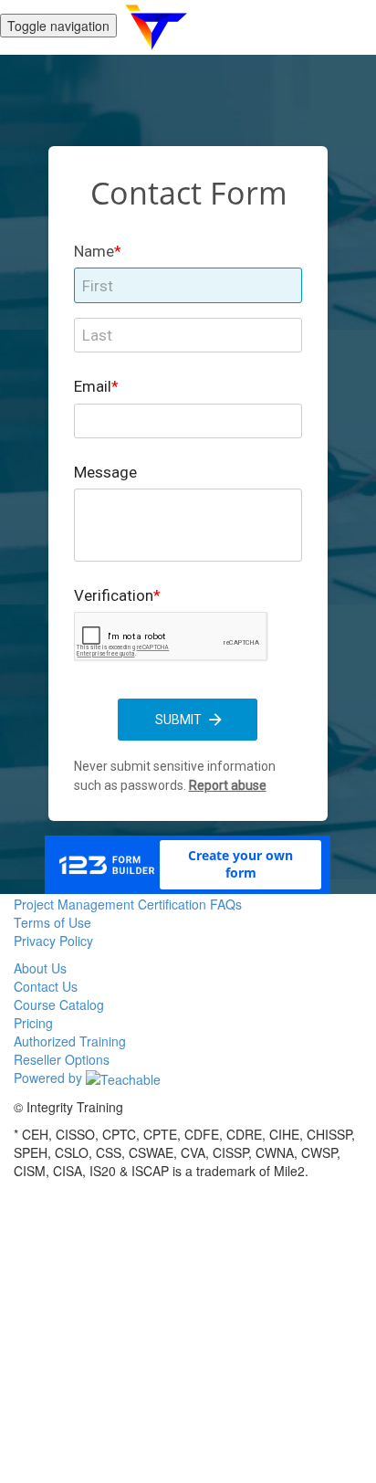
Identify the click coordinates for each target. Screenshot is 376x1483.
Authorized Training (70, 1041)
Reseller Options (62, 1059)
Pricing (33, 1023)
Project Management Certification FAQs (128, 904)
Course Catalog (59, 1004)
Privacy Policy (53, 940)
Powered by (50, 1077)
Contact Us (46, 986)
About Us (40, 968)
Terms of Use (52, 922)
